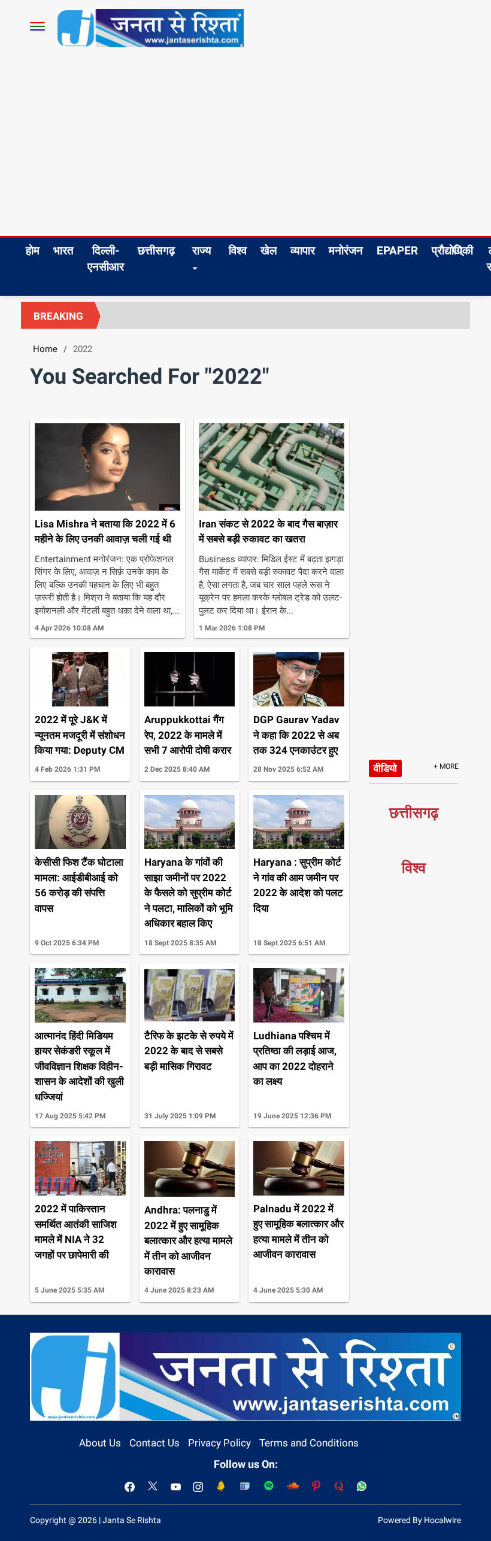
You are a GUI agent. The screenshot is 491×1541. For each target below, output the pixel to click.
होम (33, 250)
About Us (100, 1443)
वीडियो (385, 768)
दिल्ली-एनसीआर (105, 259)
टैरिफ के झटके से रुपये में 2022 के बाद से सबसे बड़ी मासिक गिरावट (189, 1051)
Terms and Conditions (309, 1443)
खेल (268, 250)
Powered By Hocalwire (419, 1520)
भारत (63, 250)
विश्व (238, 250)
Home (45, 349)
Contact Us (154, 1443)
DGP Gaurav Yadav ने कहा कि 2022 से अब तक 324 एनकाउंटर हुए (296, 735)
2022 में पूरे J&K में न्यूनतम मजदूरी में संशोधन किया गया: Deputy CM (80, 735)
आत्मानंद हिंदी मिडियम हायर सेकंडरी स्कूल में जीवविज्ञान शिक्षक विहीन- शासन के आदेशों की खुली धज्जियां (79, 1066)
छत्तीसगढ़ (156, 250)
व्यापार (302, 250)
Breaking (58, 316)
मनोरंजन (346, 250)
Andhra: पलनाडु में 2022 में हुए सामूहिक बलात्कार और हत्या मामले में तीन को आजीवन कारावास (188, 1240)
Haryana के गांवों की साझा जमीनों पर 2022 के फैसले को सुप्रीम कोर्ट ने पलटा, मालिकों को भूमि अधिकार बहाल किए (188, 892)
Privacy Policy (219, 1443)
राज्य (201, 250)
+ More (446, 766)
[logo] (150, 27)
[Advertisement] (245, 146)
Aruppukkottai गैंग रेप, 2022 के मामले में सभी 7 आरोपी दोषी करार (187, 735)
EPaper (397, 250)
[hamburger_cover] (37, 26)
